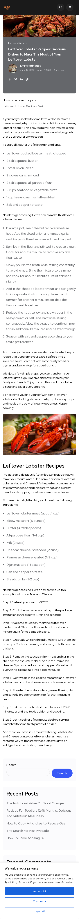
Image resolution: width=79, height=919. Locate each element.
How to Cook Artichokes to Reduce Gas (35, 823)
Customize (39, 901)
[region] (39, 890)
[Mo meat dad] (7, 7)
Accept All (39, 891)
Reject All (39, 911)
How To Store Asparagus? (25, 838)
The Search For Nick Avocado (27, 830)
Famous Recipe (24, 100)
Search (11, 765)
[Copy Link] (27, 79)
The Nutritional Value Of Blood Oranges (35, 803)
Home (7, 100)
